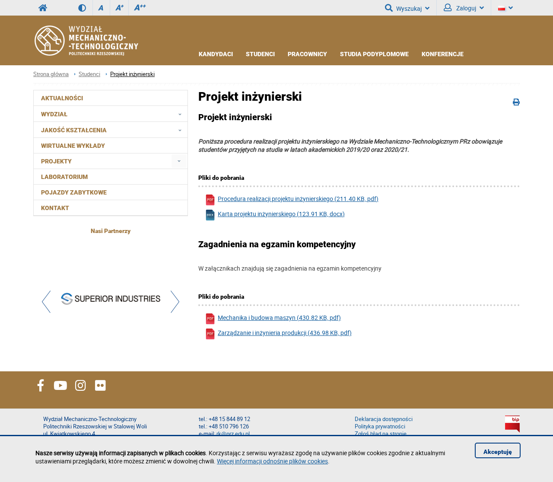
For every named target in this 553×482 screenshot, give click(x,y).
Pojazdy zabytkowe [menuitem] (74, 192)
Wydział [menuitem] (54, 114)
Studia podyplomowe (374, 54)
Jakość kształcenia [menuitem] (74, 130)
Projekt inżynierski (132, 74)
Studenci (260, 54)
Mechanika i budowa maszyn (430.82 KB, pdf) (279, 317)
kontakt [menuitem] (55, 207)
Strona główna (51, 74)
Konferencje (443, 54)
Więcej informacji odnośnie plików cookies (272, 461)
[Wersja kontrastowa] (85, 8)
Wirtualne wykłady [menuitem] (73, 145)
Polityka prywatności (380, 426)
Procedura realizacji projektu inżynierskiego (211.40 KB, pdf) (298, 199)
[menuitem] (179, 161)
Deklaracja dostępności (384, 419)
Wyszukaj (409, 8)
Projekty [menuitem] (56, 161)
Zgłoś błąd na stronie (381, 433)
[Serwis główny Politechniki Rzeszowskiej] (42, 8)
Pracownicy (307, 54)
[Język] (505, 8)
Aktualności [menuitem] (62, 98)
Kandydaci (216, 54)
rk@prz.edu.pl (233, 433)
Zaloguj (465, 8)
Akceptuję (497, 451)
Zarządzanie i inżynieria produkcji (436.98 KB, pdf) (285, 333)
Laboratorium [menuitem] (64, 176)
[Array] (110, 300)
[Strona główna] (85, 41)
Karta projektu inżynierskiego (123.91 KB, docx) (281, 214)
